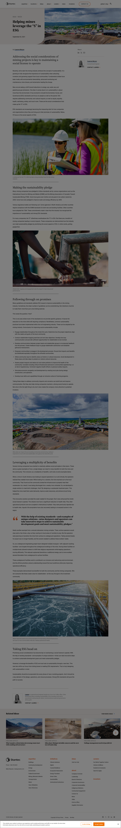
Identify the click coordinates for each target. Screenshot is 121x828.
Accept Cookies (99, 824)
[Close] (118, 824)
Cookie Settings (86, 824)
